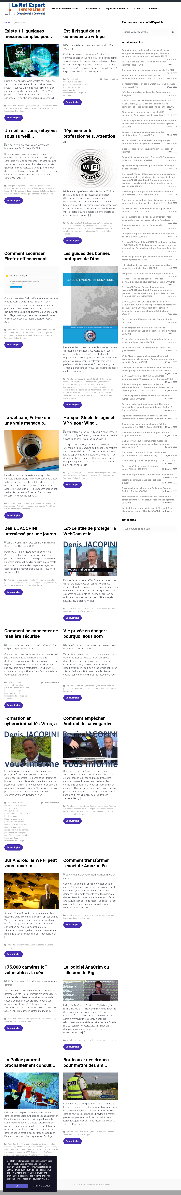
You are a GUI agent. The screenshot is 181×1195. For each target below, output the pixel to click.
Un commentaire (52, 682)
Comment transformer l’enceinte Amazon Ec (86, 863)
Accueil (7, 23)
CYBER (137, 9)
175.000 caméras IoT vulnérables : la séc (25, 969)
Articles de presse (15, 580)
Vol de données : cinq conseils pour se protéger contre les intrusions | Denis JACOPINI (146, 142)
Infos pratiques (33, 191)
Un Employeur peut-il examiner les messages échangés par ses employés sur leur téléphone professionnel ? (145, 444)
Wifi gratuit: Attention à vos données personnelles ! (147, 273)
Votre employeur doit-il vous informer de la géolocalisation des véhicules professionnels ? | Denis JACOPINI (149, 331)
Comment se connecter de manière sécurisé (31, 633)
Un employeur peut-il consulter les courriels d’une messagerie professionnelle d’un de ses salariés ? (147, 369)
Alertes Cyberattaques (84, 223)
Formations (91, 9)
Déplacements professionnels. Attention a (89, 136)
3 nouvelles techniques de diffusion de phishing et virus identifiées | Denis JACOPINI (147, 341)
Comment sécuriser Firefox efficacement (25, 256)
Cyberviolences (38, 188)
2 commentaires (111, 79)
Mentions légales (41, 1186)
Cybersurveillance (45, 106)
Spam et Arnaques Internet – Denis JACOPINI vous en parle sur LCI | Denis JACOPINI (148, 159)
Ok (17, 1186)
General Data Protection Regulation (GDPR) (29, 1179)
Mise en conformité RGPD (65, 9)
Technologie (19, 111)
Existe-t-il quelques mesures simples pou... (28, 33)
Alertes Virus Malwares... (103, 223)
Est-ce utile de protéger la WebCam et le (89, 531)
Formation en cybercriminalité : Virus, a (30, 721)
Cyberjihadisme (22, 1147)
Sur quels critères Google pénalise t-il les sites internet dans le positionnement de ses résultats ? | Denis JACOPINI (147, 407)
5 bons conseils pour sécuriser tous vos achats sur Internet (147, 150)
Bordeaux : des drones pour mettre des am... (86, 1062)
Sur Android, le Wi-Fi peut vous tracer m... (30, 863)
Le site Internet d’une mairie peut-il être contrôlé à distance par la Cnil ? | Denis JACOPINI (147, 510)
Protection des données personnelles (84, 392)
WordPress (106, 1184)
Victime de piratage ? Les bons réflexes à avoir (141, 481)
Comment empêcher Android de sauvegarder (87, 721)
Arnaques (20, 106)
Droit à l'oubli (95, 384)
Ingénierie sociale (100, 387)
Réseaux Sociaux (105, 392)
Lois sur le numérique (12, 827)
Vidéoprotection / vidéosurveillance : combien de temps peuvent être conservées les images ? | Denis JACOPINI (148, 500)
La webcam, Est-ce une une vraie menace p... (27, 420)
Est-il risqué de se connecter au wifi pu (84, 33)
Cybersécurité (105, 226)
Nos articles (17, 108)
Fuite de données (97, 228)
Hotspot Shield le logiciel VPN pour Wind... (88, 420)
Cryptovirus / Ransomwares (85, 382)
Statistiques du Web (48, 191)
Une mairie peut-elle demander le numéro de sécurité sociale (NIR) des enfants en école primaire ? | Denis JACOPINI (149, 123)
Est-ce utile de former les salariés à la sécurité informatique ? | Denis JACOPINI (142, 77)
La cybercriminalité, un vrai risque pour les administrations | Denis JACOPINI (143, 133)
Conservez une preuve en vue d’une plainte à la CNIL (148, 70)
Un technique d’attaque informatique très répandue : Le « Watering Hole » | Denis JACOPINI (148, 193)
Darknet (19, 813)
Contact (153, 9)
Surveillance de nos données (85, 811)
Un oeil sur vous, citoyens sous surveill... (30, 133)
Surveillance (41, 108)
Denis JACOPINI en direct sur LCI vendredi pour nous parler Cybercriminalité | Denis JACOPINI (147, 377)
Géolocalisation (31, 332)
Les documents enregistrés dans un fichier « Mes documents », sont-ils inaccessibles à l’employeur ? (147, 218)
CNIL (19, 330)
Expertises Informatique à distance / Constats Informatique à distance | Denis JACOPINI (144, 417)
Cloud (98, 379)
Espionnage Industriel (71, 228)
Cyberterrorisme (25, 188)
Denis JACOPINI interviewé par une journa (30, 531)
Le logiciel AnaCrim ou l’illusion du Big (86, 969)
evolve (73, 1184)
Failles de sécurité (19, 191)
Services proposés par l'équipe (75, 475)
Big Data (87, 379)
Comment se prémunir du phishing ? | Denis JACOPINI (148, 461)
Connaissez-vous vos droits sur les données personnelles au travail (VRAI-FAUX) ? (144, 454)
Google (92, 806)
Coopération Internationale (26, 186)
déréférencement (69, 398)
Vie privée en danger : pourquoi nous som (85, 633)
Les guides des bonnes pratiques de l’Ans (86, 256)
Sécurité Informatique (22, 194)
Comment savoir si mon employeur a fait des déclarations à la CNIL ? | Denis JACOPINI (144, 426)
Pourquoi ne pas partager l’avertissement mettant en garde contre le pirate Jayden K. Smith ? (148, 202)
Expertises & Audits (115, 9)
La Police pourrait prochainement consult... (29, 1062)
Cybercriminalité (31, 106)
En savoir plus (13, 118)
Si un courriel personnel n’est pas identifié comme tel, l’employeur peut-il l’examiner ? (143, 114)
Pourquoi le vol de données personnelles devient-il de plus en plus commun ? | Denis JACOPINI (148, 280)
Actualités (12, 106)
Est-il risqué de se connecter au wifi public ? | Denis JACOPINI (140, 468)
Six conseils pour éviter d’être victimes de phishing (147, 474)
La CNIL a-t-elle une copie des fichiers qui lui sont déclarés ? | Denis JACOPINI (147, 210)
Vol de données (47, 194)
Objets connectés (29, 108)
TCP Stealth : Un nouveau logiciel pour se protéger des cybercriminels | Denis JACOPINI (147, 266)
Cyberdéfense (9, 1147)
